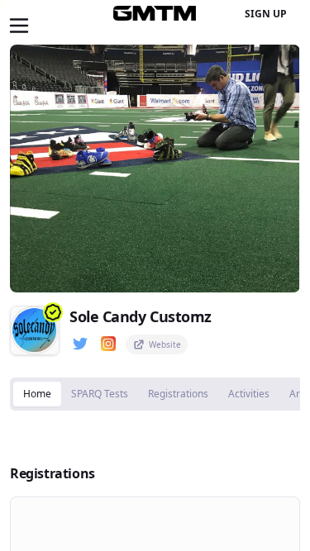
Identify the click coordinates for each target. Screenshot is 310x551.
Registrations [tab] (178, 394)
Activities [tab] (248, 394)
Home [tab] (37, 394)
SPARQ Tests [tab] (99, 394)
